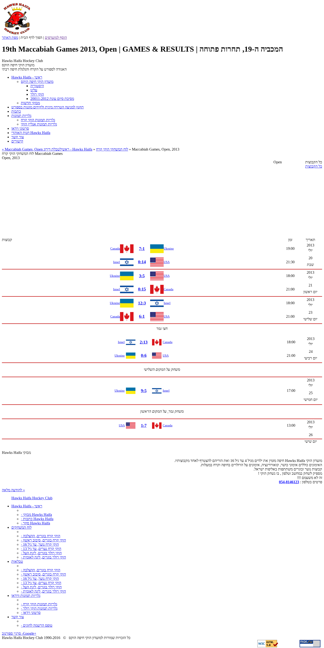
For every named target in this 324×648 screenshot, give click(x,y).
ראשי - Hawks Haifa (76, 149)
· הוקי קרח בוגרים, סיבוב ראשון (43, 540)
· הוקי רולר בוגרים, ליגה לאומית (43, 557)
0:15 (142, 289)
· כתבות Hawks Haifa (37, 519)
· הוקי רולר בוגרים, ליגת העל (41, 553)
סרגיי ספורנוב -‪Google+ (19, 633)
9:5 (144, 390)
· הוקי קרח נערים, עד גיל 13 (41, 549)
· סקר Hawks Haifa (35, 523)
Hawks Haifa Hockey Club (31, 498)
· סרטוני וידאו (31, 613)
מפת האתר (10, 38)
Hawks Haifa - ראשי (26, 506)
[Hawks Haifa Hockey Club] (17, 34)
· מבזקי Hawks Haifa (36, 515)
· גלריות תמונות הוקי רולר (39, 608)
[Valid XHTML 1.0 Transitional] (267, 646)
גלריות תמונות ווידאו (25, 596)
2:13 (144, 342)
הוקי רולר (37, 94)
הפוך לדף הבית (31, 38)
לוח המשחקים (21, 527)
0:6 (144, 355)
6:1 (142, 316)
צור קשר (17, 617)
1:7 (144, 425)
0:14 (142, 261)
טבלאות (17, 561)
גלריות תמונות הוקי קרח (38, 120)
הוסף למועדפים (56, 38)
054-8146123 (289, 482)
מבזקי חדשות (30, 103)
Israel (116, 262)
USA (167, 262)
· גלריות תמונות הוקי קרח (39, 604)
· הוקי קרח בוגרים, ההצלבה (40, 536)
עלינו (33, 90)
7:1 (142, 248)
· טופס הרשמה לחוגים (36, 625)
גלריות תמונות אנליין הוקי (39, 124)
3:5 (142, 275)
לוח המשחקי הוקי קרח (112, 149)
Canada (115, 248)
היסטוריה (37, 86)
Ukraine (169, 248)
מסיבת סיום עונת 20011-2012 (52, 99)
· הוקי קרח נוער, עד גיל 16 (40, 544)
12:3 (142, 303)
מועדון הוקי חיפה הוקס (37, 82)
